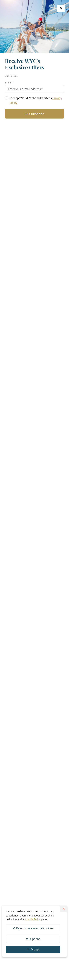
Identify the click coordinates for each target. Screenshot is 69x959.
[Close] (61, 8)
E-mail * (9, 82)
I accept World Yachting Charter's (36, 100)
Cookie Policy (33, 919)
